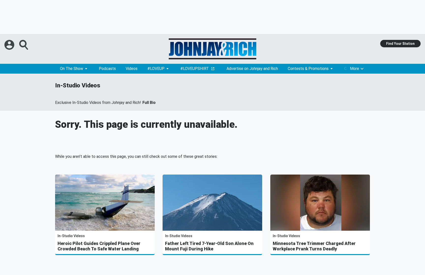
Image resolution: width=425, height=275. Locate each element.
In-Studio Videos (77, 85)
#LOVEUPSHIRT (194, 68)
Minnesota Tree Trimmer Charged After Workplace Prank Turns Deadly (314, 246)
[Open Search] (24, 45)
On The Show (71, 68)
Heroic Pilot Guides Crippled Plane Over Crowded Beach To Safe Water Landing (99, 246)
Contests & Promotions (308, 68)
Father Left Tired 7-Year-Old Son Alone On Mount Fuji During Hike (209, 246)
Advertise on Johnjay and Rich (252, 68)
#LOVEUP (156, 68)
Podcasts (107, 68)
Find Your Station (400, 44)
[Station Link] (212, 48)
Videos (131, 68)
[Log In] (9, 45)
